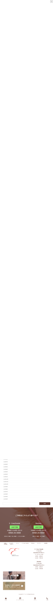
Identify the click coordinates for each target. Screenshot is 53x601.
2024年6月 (6, 464)
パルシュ (35, 599)
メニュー (17, 543)
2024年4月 (6, 469)
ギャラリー (39, 543)
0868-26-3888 (14, 532)
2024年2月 (6, 474)
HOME (5, 543)
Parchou (32, 543)
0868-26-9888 (38, 532)
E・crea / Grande (25, 543)
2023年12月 (6, 479)
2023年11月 (6, 481)
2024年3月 (6, 471)
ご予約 (47, 599)
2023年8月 (6, 489)
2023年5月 (6, 496)
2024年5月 (6, 466)
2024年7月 (6, 461)
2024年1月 (6, 476)
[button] (14, 527)
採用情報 (5, 544)
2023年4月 (6, 499)
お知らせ (11, 544)
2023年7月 (6, 491)
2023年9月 (6, 486)
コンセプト (11, 543)
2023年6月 (6, 494)
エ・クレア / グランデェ (20, 599)
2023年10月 (6, 484)
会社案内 (45, 543)
